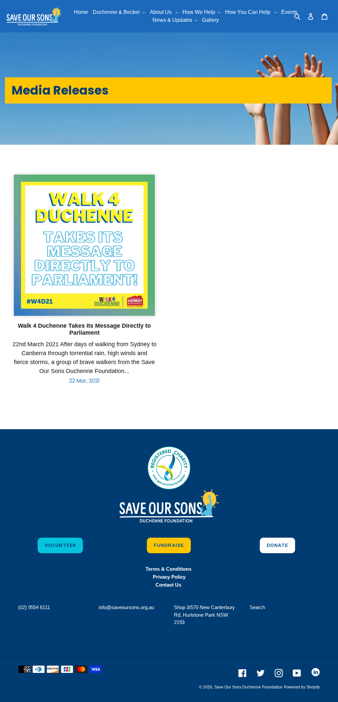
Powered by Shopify (302, 687)
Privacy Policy (169, 577)
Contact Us (169, 585)
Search (257, 607)
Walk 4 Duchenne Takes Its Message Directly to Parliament (84, 329)
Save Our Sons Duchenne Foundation (248, 687)
